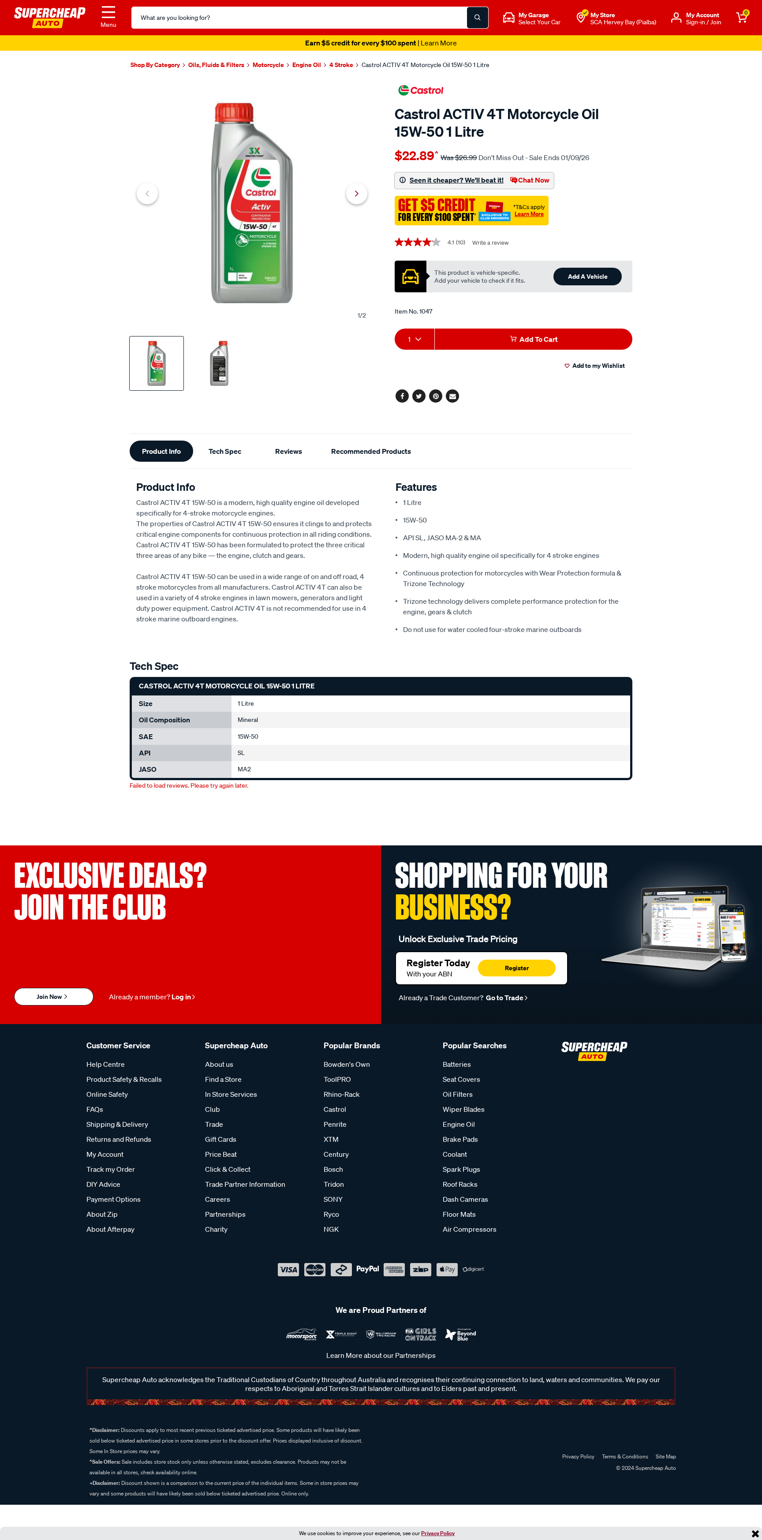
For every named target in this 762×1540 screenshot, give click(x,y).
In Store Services (231, 1094)
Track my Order (110, 1169)
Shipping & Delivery (117, 1124)
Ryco (331, 1214)
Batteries (457, 1064)
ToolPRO (337, 1079)
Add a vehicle (588, 276)
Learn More (529, 214)
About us (219, 1064)
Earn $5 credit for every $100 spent (381, 42)
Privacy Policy (438, 1533)
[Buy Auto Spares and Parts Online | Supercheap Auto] (50, 16)
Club (212, 1109)
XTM (331, 1139)
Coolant (455, 1154)
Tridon (334, 1184)
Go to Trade (504, 997)
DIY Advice (103, 1184)
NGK (331, 1229)
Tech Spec (225, 451)
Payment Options (113, 1199)
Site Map (666, 1456)
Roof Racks (460, 1184)
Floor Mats (459, 1214)
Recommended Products (371, 451)
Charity (216, 1229)
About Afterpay (110, 1229)
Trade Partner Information (245, 1184)
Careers (217, 1199)
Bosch (333, 1169)
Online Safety (107, 1094)
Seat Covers (461, 1079)
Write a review (490, 243)
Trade (214, 1124)
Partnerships (225, 1214)
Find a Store (223, 1079)
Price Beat (221, 1154)
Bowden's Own (347, 1064)
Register (517, 968)
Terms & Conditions (625, 1456)
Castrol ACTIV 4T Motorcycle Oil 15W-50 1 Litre (425, 65)
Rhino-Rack (342, 1094)
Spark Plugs (461, 1169)
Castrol (335, 1109)
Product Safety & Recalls (124, 1079)
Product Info (161, 451)
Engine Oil (459, 1124)
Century (336, 1154)
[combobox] (414, 339)
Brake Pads (460, 1139)
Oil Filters (458, 1094)
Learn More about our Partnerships (381, 1355)
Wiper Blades (464, 1109)
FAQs (94, 1109)
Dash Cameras (465, 1199)
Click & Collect (227, 1169)
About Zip (102, 1214)
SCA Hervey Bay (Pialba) (623, 22)
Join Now (50, 996)
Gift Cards (220, 1139)
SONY (333, 1199)
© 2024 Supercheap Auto (645, 1468)
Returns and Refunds (118, 1139)
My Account (104, 1154)
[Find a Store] (581, 17)
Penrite (335, 1124)
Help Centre (105, 1064)
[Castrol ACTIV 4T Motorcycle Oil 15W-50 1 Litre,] (252, 203)
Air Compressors (470, 1229)
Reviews (288, 451)
